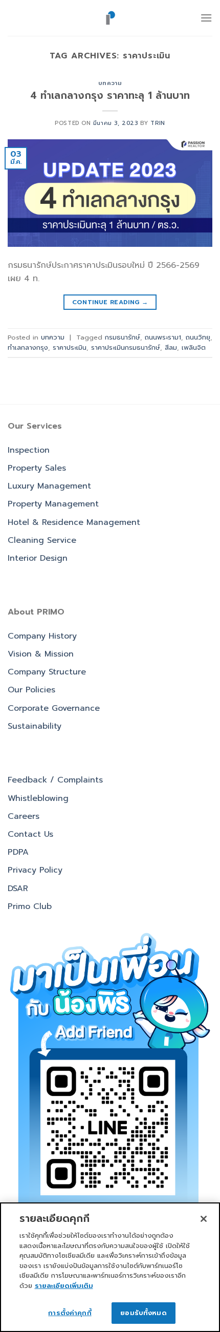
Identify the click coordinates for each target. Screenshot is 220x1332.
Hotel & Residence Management (74, 522)
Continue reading (110, 302)
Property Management (53, 504)
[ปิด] (203, 1219)
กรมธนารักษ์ (122, 337)
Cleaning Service (42, 540)
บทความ (110, 83)
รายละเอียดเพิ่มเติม (64, 1286)
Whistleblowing (38, 798)
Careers (23, 816)
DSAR (18, 888)
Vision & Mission (41, 654)
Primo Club (30, 906)
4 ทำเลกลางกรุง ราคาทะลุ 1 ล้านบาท (110, 95)
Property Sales (37, 468)
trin (157, 123)
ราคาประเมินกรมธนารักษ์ (125, 347)
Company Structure (47, 672)
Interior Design (38, 558)
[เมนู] (206, 17)
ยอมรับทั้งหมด (143, 1313)
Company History (42, 636)
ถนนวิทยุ (198, 337)
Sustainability (34, 726)
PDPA (18, 852)
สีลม (171, 347)
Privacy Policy (35, 870)
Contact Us (30, 834)
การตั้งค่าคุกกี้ (69, 1313)
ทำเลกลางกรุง (28, 347)
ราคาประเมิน (69, 347)
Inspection (29, 450)
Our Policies (31, 690)
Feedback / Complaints (55, 780)
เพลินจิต (194, 347)
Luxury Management (49, 486)
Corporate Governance (54, 708)
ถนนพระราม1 (163, 337)
